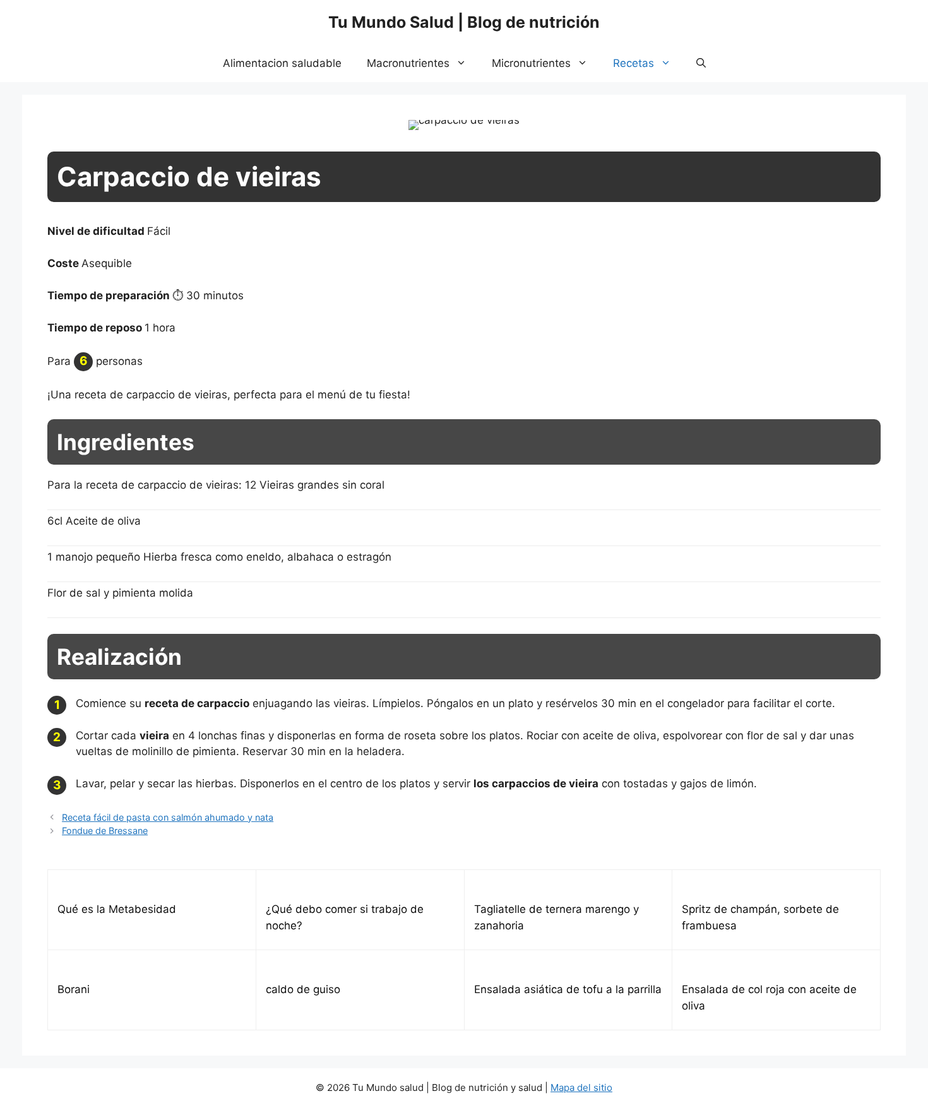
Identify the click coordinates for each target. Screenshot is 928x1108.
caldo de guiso (303, 989)
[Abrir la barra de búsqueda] (701, 63)
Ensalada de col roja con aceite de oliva (769, 997)
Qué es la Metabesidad (116, 909)
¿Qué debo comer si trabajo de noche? (345, 917)
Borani (73, 989)
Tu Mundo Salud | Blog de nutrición (464, 22)
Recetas (633, 63)
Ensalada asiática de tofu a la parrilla (568, 989)
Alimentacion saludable (282, 63)
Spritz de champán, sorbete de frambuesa (760, 917)
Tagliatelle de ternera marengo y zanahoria (556, 917)
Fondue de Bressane (105, 830)
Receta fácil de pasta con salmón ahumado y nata (167, 817)
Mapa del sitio (581, 1087)
